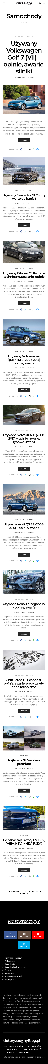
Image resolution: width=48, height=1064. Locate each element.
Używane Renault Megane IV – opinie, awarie (24, 605)
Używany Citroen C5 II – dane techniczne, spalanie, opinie (24, 275)
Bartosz (31, 78)
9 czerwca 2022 (20, 281)
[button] (44, 3)
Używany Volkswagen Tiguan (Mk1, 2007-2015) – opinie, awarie (24, 359)
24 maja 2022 (19, 447)
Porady (8, 970)
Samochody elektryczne (15, 967)
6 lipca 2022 (19, 203)
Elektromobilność (32, 1049)
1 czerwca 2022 (19, 368)
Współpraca (10, 979)
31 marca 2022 (19, 691)
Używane (29, 37)
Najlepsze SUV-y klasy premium (24, 762)
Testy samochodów (13, 957)
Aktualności (10, 961)
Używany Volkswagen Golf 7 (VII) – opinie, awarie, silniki (24, 57)
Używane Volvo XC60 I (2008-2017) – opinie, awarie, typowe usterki (24, 438)
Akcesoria (9, 973)
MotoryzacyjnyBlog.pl (21, 1040)
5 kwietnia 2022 (19, 532)
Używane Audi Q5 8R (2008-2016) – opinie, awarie (24, 526)
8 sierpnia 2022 (19, 78)
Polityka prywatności (14, 976)
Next (22, 894)
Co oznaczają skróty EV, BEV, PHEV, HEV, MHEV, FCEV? (24, 841)
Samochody (19, 37)
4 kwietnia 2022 (19, 612)
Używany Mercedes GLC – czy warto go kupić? (24, 196)
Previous (14, 891)
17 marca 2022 (19, 768)
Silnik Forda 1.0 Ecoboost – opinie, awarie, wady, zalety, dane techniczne (24, 683)
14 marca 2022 (19, 848)
